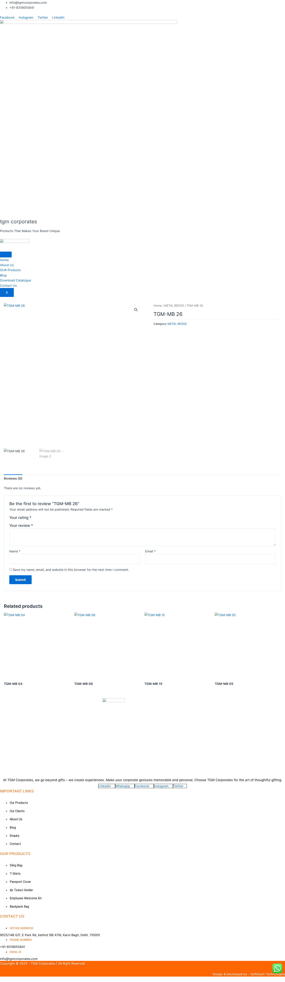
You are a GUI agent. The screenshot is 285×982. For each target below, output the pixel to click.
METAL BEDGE (174, 305)
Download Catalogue (15, 280)
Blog (3, 275)
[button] (135, 309)
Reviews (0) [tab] (13, 478)
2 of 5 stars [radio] (40, 518)
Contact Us (8, 285)
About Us (7, 265)
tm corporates (18, 221)
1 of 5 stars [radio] (35, 518)
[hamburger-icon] (6, 254)
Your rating (20, 517)
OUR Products (10, 270)
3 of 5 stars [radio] (44, 518)
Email (150, 551)
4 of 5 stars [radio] (49, 518)
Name (14, 551)
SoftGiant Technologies (267, 974)
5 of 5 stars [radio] (54, 518)
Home (4, 260)
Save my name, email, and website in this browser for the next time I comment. (71, 570)
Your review (21, 525)
